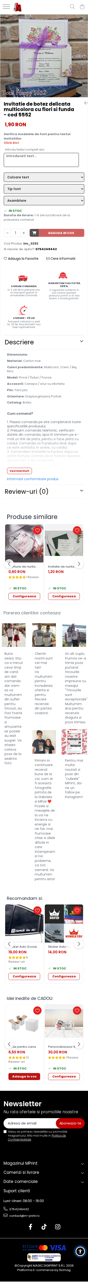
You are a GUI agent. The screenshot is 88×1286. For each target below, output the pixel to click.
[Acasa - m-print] (17, 7)
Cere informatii (62, 258)
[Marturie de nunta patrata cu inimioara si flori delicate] (24, 543)
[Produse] (6, 7)
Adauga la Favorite (22, 258)
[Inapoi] (84, 103)
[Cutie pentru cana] (24, 1024)
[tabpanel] (44, 55)
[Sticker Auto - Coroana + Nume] (64, 923)
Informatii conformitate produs (32, 479)
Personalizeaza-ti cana (61, 1047)
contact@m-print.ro (24, 1216)
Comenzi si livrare (21, 1172)
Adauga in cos (61, 233)
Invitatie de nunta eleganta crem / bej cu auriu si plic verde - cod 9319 (63, 567)
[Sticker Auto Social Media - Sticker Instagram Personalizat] (24, 923)
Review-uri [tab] (27, 491)
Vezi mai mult (19, 471)
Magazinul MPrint (21, 1163)
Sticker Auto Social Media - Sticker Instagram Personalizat (22, 947)
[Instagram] (58, 1227)
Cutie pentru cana (22, 1047)
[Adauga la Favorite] (37, 530)
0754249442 (19, 1209)
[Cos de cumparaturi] (82, 7)
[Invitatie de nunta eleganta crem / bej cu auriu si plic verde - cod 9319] (64, 543)
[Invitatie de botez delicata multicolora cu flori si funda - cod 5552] (44, 55)
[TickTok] (44, 1227)
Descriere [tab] (19, 342)
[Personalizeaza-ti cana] (64, 1024)
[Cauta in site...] (72, 7)
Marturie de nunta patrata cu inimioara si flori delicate (24, 567)
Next (84, 60)
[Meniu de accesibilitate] (80, 1251)
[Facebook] (30, 1227)
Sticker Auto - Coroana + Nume (61, 947)
